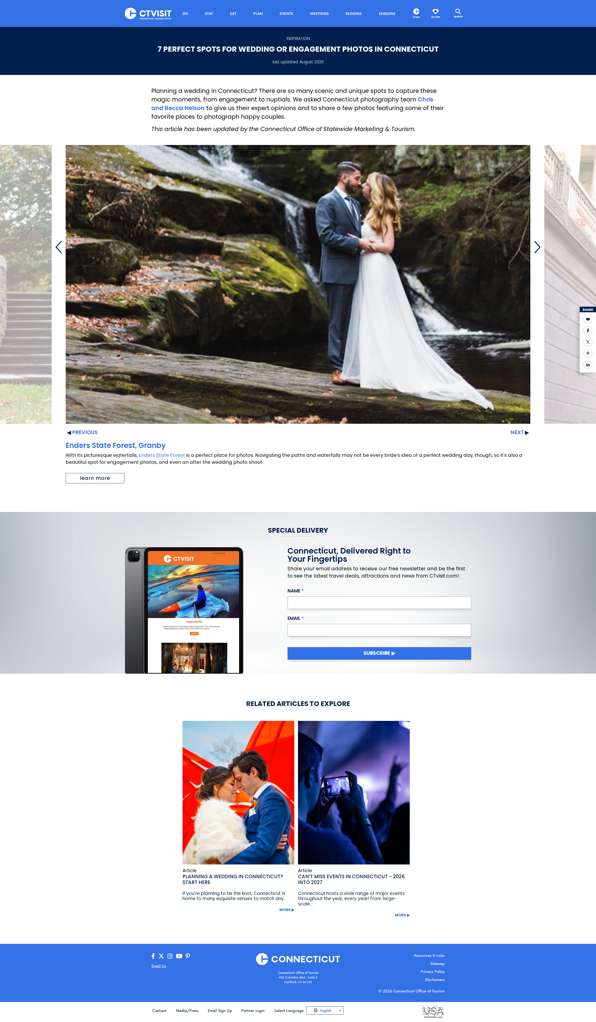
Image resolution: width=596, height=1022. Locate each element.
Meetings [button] (319, 13)
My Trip (435, 17)
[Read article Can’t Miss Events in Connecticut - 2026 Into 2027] (354, 792)
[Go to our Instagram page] (170, 956)
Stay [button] (209, 13)
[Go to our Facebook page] (153, 956)
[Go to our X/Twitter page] (161, 956)
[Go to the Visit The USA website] (433, 1012)
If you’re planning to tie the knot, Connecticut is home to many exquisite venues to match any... (234, 896)
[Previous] (59, 247)
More (285, 909)
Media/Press (187, 1010)
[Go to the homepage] (148, 13)
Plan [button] (258, 13)
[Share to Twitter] (587, 342)
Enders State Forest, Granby (116, 445)
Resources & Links (429, 955)
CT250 (416, 17)
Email (294, 618)
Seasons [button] (387, 13)
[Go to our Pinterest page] (188, 956)
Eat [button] (233, 13)
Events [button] (286, 13)
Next (517, 432)
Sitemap (437, 963)
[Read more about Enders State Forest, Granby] (298, 284)
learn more (95, 478)
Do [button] (185, 13)
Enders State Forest (162, 455)
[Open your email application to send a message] (587, 319)
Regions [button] (353, 13)
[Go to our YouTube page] (179, 956)
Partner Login (253, 1010)
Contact (159, 1010)
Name (294, 590)
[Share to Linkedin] (587, 364)
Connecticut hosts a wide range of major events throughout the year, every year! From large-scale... (351, 898)
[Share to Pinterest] (587, 353)
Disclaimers (435, 979)
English (325, 1010)
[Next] (537, 247)
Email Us (158, 966)
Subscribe (376, 653)
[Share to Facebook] (587, 330)
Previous (85, 432)
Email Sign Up (220, 1010)
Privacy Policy (432, 971)
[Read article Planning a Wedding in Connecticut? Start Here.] (238, 792)
